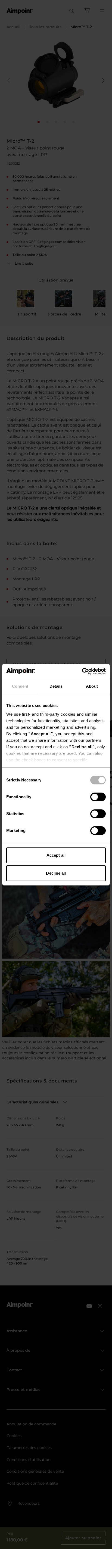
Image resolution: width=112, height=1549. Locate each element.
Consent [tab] (20, 686)
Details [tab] (56, 686)
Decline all (56, 873)
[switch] (98, 797)
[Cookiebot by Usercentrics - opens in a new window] (82, 671)
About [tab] (92, 686)
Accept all (56, 855)
